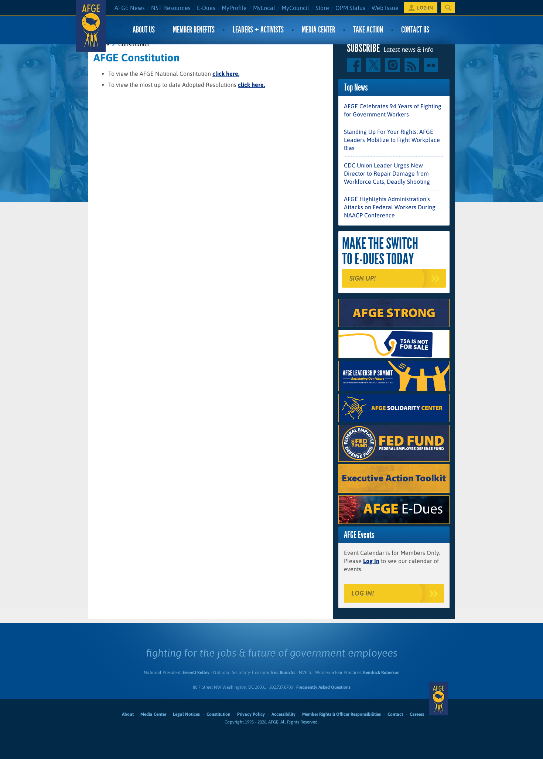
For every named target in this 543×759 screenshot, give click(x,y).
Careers (417, 714)
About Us (144, 30)
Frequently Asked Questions (323, 687)
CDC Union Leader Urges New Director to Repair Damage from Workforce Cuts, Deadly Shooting (387, 173)
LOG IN (425, 8)
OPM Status (350, 7)
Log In (371, 561)
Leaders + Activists (258, 30)
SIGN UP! (362, 278)
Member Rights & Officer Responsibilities (341, 714)
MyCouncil (295, 7)
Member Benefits (194, 30)
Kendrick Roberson (381, 672)
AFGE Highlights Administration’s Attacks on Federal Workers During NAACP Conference (390, 207)
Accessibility (284, 714)
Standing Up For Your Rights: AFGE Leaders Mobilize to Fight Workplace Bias (392, 139)
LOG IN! (362, 593)
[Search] (448, 7)
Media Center (318, 30)
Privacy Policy (251, 714)
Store (322, 7)
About (128, 714)
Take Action (368, 30)
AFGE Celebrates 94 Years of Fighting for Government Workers (392, 110)
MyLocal (264, 7)
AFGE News (130, 7)
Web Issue (385, 7)
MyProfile (234, 7)
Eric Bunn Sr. (283, 672)
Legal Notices (186, 714)
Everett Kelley (195, 672)
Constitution (218, 714)
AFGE (438, 698)
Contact (395, 714)
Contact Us (415, 30)
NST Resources (171, 7)
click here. (225, 73)
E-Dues (206, 7)
